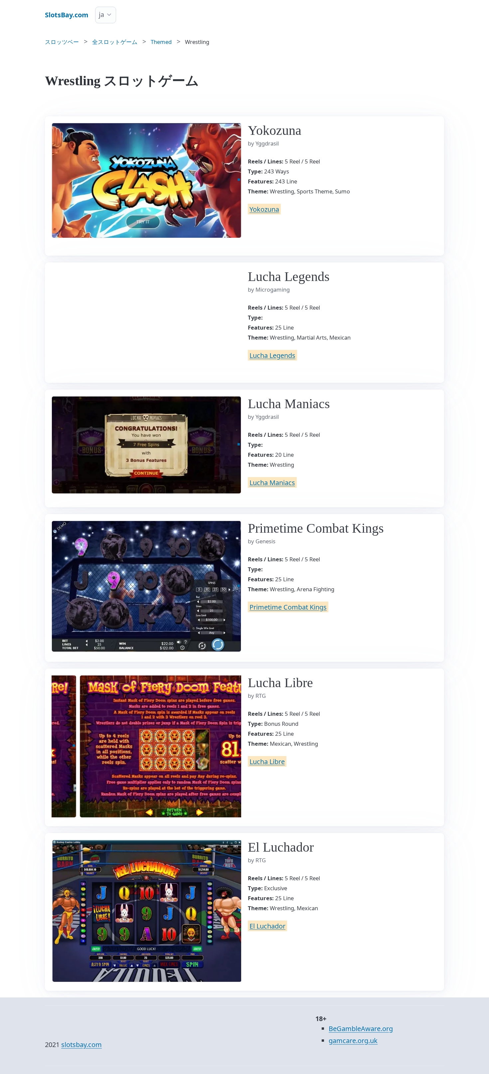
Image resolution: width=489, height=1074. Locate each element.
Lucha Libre (267, 761)
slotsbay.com (81, 1044)
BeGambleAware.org (361, 1028)
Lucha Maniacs (272, 482)
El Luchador (267, 925)
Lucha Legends (272, 355)
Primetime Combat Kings (288, 606)
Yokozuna (264, 208)
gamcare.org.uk (353, 1040)
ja (101, 14)
